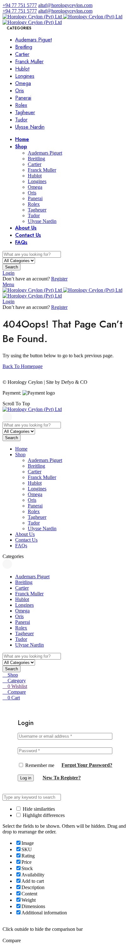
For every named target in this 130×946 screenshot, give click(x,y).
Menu (8, 284)
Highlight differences (43, 815)
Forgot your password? (87, 765)
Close (7, 417)
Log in (25, 778)
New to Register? (62, 777)
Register (59, 278)
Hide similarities (38, 809)
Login (9, 273)
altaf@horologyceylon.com (65, 5)
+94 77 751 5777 (20, 5)
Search (11, 267)
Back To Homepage (23, 366)
